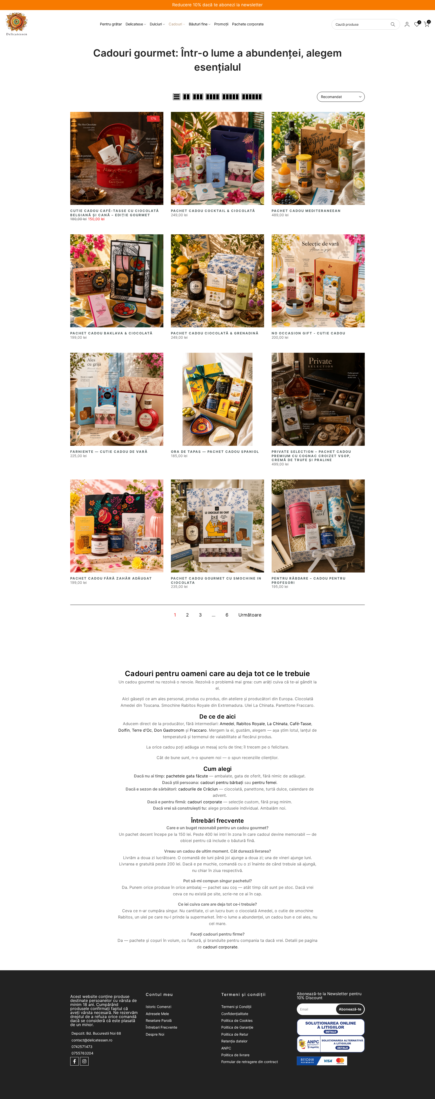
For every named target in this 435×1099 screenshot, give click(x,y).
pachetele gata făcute (187, 775)
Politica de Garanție (237, 1027)
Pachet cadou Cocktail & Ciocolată (213, 211)
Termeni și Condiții (236, 1006)
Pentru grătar (111, 24)
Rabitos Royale (250, 723)
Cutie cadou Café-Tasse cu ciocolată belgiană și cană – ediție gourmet (114, 213)
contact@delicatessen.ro (91, 1040)
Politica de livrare (235, 1055)
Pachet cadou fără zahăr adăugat (111, 578)
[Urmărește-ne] (74, 1061)
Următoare (249, 615)
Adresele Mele (157, 1014)
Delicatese (134, 24)
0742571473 (81, 1046)
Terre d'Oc (142, 730)
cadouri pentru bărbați (221, 782)
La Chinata (277, 723)
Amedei (227, 723)
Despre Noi (155, 1034)
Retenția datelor (234, 1041)
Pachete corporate (248, 24)
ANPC (226, 1048)
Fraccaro (198, 730)
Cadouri (175, 24)
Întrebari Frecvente (161, 1027)
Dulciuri (156, 24)
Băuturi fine (198, 24)
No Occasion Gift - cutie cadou (308, 333)
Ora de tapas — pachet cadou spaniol (215, 452)
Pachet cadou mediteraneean (306, 211)
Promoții (221, 24)
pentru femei (264, 782)
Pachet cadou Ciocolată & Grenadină (215, 333)
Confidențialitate (234, 1014)
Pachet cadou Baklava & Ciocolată (111, 333)
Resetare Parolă (159, 1020)
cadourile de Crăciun (198, 789)
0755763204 (82, 1053)
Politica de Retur (234, 1034)
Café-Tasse (300, 723)
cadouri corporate (205, 801)
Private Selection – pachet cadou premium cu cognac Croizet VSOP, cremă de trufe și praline (311, 456)
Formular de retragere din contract (249, 1062)
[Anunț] (217, 5)
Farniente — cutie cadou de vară (109, 452)
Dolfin (124, 730)
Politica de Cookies (236, 1020)
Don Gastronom (169, 730)
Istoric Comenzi (158, 1006)
